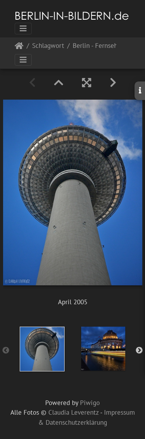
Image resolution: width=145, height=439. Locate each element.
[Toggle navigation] (23, 28)
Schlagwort (48, 46)
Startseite (19, 47)
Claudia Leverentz (73, 412)
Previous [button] (6, 350)
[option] (42, 349)
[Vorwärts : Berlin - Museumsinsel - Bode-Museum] (113, 83)
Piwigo (90, 402)
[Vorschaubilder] (59, 83)
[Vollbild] (87, 83)
